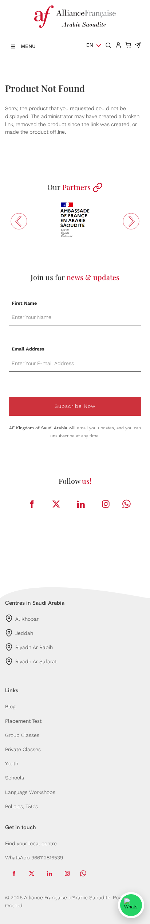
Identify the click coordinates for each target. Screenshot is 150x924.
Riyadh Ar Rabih (34, 647)
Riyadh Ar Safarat (36, 661)
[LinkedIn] (81, 504)
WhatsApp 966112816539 (34, 857)
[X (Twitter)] (56, 504)
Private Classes (23, 749)
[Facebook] (32, 504)
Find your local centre (31, 843)
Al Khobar (27, 619)
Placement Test (23, 721)
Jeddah (24, 633)
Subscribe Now (75, 406)
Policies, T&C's (21, 806)
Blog (10, 706)
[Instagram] (106, 504)
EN (89, 45)
